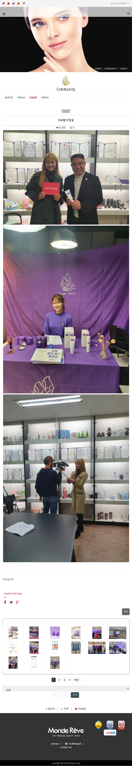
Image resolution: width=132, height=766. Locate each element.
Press (21, 97)
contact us (66, 747)
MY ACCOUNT (119, 3)
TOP (66, 708)
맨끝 (76, 680)
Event (33, 97)
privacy (55, 743)
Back (51, 708)
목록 (126, 611)
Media (45, 97)
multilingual (74, 743)
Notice (9, 97)
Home (98, 68)
